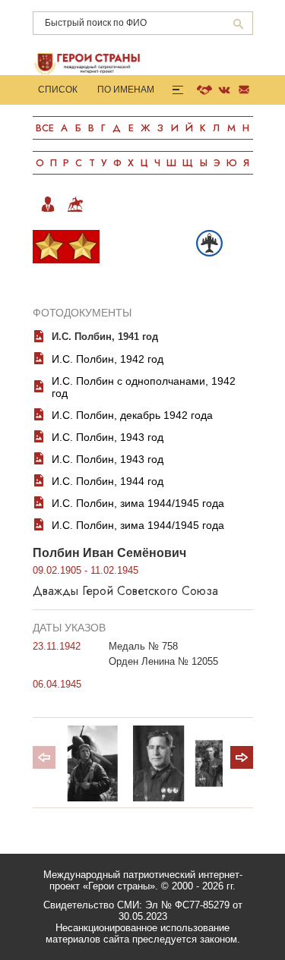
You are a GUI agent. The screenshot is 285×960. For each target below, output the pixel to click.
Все (45, 128)
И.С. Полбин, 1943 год (107, 437)
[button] (241, 757)
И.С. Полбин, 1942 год (107, 359)
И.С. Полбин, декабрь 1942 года (132, 415)
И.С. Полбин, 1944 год (107, 481)
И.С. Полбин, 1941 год (105, 336)
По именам (125, 89)
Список (58, 89)
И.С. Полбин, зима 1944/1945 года (138, 503)
